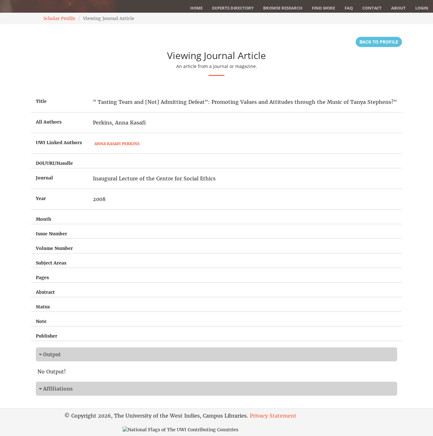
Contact (372, 8)
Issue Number (51, 234)
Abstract (45, 292)
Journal (44, 178)
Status (43, 307)
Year (41, 198)
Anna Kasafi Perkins (116, 143)
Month (43, 219)
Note (41, 321)
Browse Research (282, 8)
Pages (42, 277)
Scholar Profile (59, 18)
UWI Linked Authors (59, 142)
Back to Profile (378, 42)
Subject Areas (51, 263)
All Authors (48, 122)
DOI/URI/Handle (54, 163)
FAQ (349, 8)
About (398, 8)
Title (41, 101)
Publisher (46, 336)
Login (421, 8)
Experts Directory (233, 8)
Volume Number (54, 248)
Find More (323, 8)
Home (196, 8)
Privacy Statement (273, 416)
